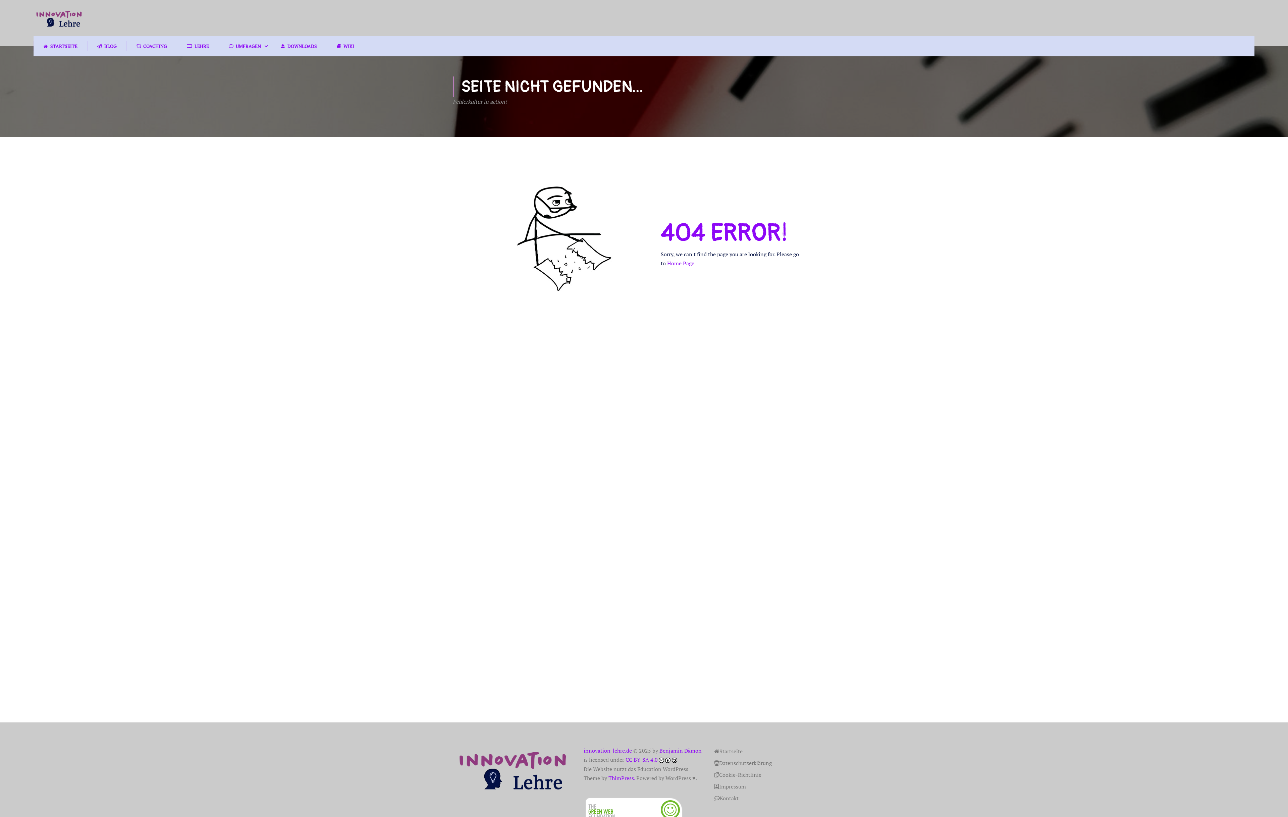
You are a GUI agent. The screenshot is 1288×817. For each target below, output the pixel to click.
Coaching (155, 46)
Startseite (63, 46)
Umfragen (248, 46)
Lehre (202, 46)
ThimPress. (621, 778)
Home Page (680, 263)
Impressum (732, 786)
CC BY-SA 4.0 (642, 759)
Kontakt (729, 798)
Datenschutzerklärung (745, 763)
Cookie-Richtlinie (740, 774)
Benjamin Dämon (680, 750)
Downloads (302, 46)
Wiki (348, 46)
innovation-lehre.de (608, 750)
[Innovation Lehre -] (59, 18)
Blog (110, 46)
